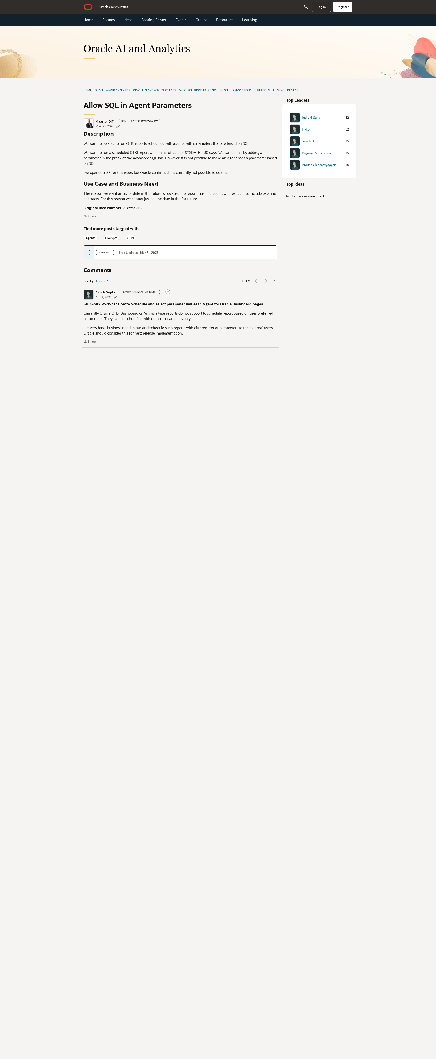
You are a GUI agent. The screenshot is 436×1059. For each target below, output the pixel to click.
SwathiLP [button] (308, 141)
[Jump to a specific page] (273, 280)
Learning (249, 20)
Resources (224, 20)
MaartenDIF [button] (104, 121)
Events (181, 20)
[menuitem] (114, 7)
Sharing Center (153, 20)
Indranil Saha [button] (311, 117)
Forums (108, 20)
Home (88, 20)
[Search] (306, 7)
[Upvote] (89, 250)
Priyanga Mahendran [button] (316, 153)
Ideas (128, 20)
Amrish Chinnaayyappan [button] (319, 164)
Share (90, 216)
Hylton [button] (306, 129)
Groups (201, 20)
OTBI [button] (130, 238)
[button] (89, 123)
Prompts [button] (111, 238)
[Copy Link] (118, 126)
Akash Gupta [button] (105, 292)
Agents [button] (91, 238)
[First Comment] (168, 292)
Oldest (101, 281)
